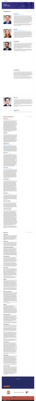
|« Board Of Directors (30, 232)
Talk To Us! (27, 392)
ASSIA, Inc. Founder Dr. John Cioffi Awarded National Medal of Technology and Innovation (16, 381)
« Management (28, 116)
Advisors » (32, 116)
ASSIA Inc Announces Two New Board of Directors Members (13, 383)
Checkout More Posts (6, 386)
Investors (11, 398)
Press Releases (11, 399)
